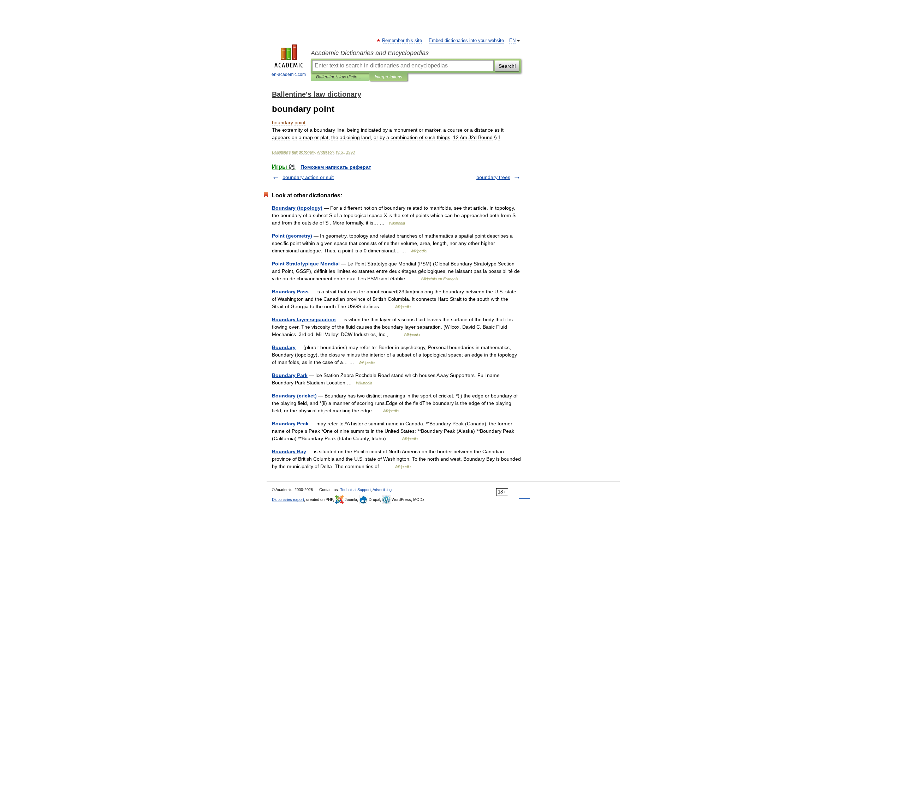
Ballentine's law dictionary (340, 76)
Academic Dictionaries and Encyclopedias (370, 52)
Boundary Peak (290, 423)
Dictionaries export (288, 499)
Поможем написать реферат (336, 167)
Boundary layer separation (304, 319)
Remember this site (402, 40)
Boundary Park (290, 375)
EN (512, 40)
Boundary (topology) (297, 208)
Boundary (284, 347)
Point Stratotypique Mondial (306, 264)
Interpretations (388, 76)
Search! (507, 66)
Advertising (382, 489)
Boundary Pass (290, 291)
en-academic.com (289, 74)
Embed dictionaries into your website (466, 40)
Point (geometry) (292, 236)
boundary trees (493, 177)
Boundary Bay (289, 451)
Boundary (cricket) (294, 396)
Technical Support (355, 489)
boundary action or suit (308, 177)
